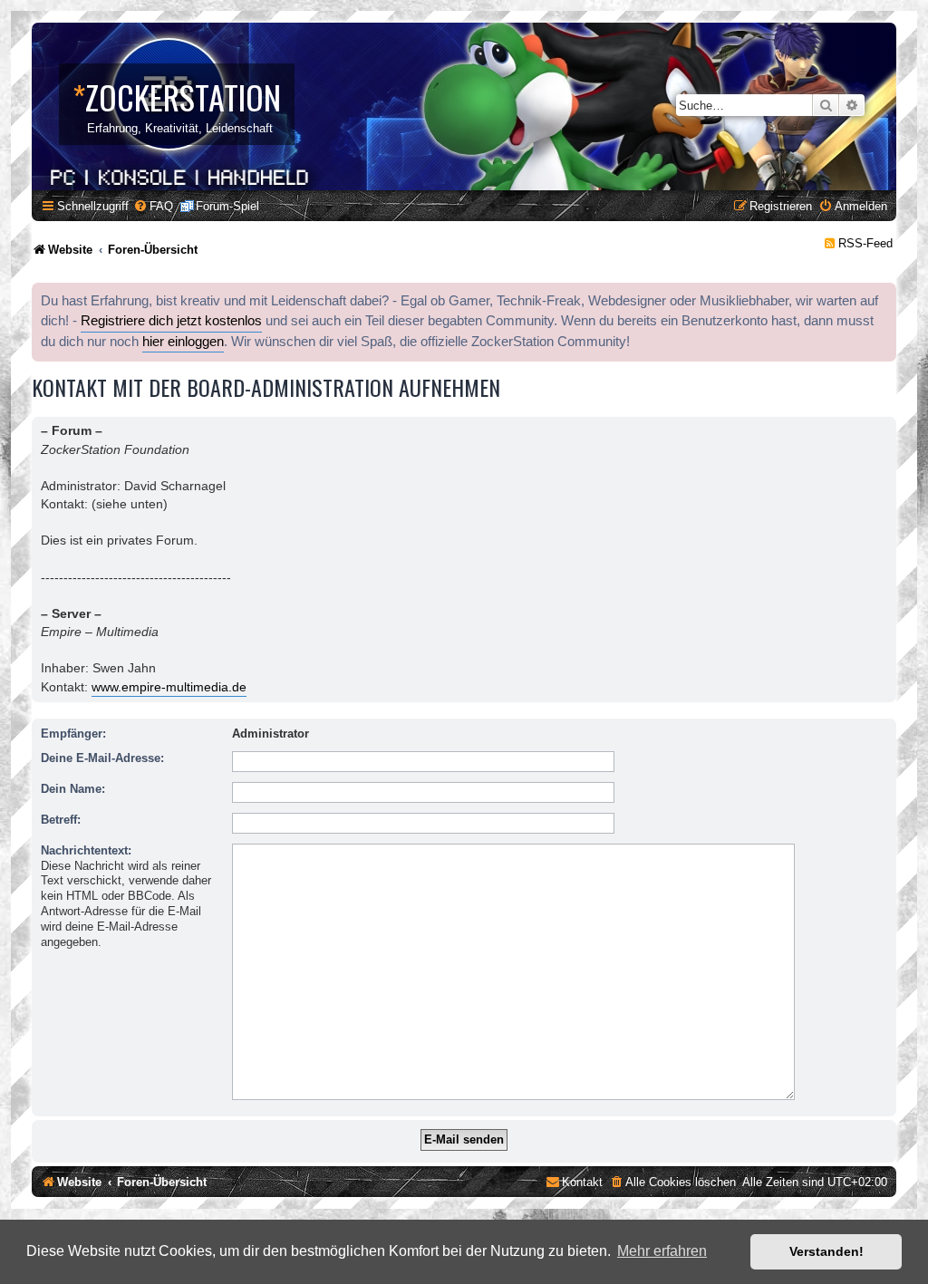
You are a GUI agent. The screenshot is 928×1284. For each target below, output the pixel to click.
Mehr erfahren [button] (662, 1251)
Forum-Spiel (227, 206)
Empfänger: (73, 733)
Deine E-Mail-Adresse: (102, 758)
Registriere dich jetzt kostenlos (171, 321)
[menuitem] (153, 206)
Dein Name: (73, 789)
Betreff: (61, 819)
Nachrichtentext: (86, 850)
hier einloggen (183, 341)
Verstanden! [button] (826, 1251)
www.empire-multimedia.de (169, 687)
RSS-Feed (865, 243)
